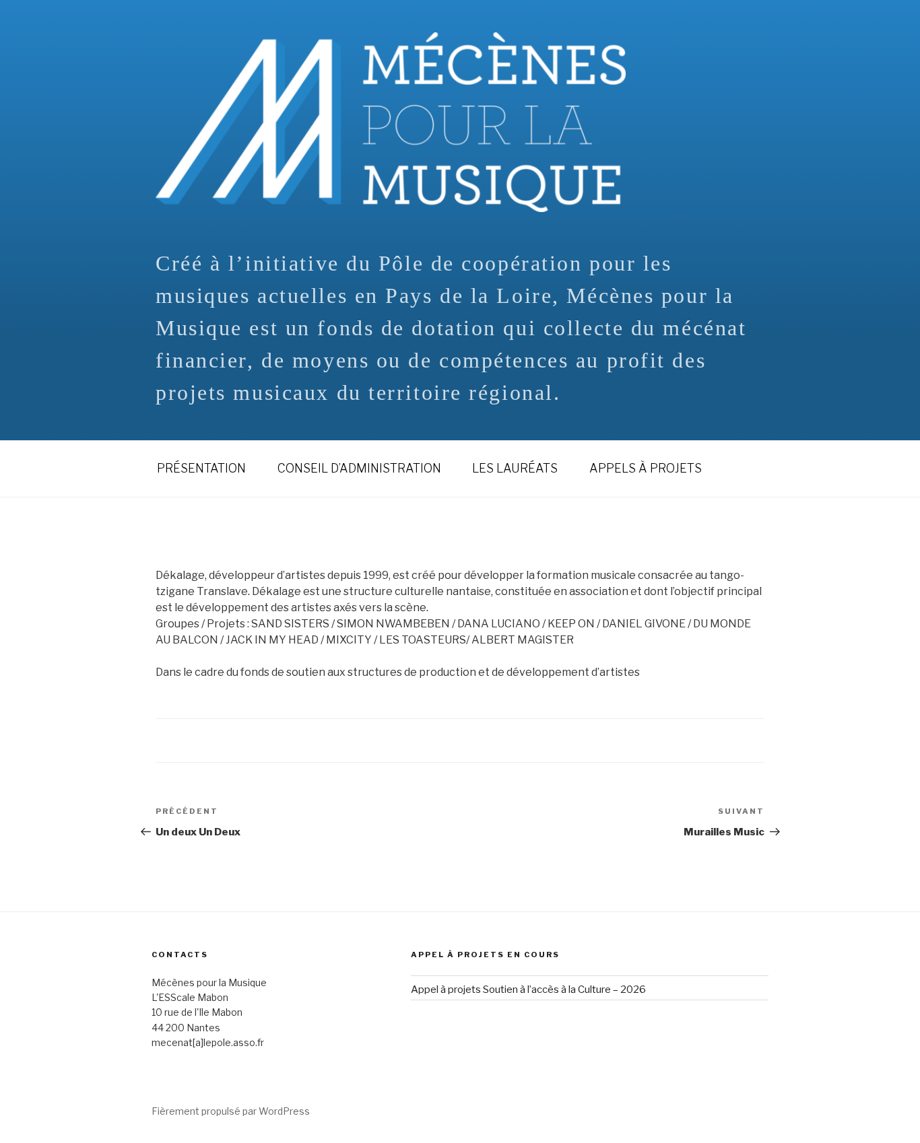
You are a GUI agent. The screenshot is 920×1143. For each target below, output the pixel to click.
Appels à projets (645, 468)
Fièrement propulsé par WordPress (231, 1111)
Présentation (201, 468)
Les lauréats (515, 468)
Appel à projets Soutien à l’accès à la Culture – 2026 (528, 989)
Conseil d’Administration (359, 468)
